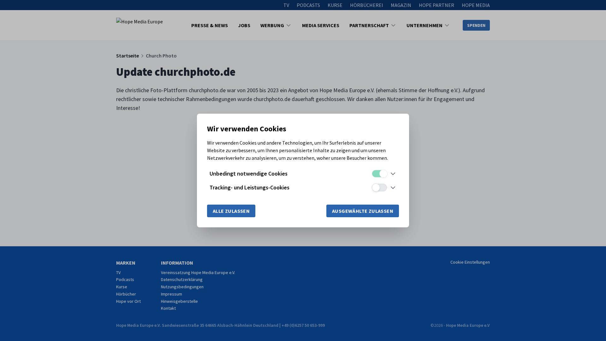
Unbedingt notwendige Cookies (249, 173)
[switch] (379, 173)
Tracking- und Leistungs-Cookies (249, 187)
